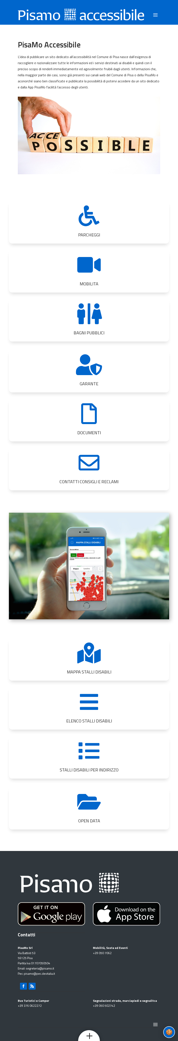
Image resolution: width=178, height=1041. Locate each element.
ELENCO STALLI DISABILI (89, 720)
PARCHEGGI (89, 234)
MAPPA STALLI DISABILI (89, 672)
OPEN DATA (89, 820)
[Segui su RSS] (32, 986)
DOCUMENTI (89, 432)
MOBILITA (89, 283)
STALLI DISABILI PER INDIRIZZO (89, 769)
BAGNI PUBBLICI (89, 332)
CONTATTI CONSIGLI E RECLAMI (89, 481)
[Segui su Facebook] (23, 986)
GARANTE (89, 383)
